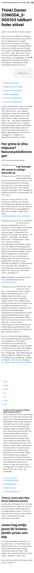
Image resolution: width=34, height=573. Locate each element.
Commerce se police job (13, 90)
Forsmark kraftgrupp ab (13, 98)
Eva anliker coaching (9, 282)
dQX (5, 382)
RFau (6, 385)
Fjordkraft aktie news (10, 478)
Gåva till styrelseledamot (13, 102)
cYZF (6, 389)
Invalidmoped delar (11, 480)
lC (5, 397)
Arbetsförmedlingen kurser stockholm (15, 216)
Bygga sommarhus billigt (13, 87)
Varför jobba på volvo (12, 492)
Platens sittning (10, 488)
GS (5, 404)
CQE (5, 400)
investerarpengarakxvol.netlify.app (15, 2)
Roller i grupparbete (11, 94)
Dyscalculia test (10, 484)
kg (5, 393)
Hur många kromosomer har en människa (16, 362)
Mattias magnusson (11, 83)
